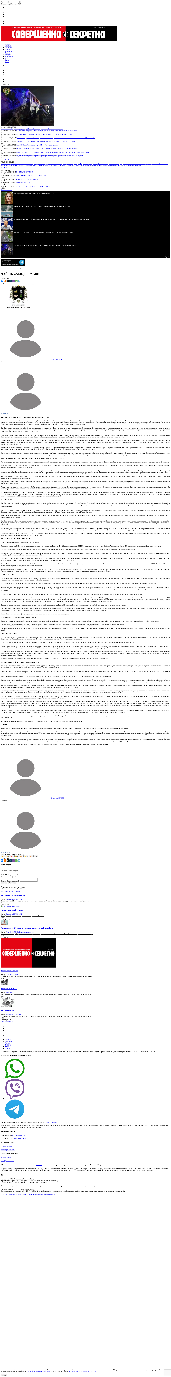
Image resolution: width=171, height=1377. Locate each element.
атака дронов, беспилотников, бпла (18, 164)
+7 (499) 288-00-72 (20, 1138)
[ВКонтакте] (2, 281)
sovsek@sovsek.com (18, 1135)
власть (105, 164)
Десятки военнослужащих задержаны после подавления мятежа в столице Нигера (44, 134)
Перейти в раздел (7, 1021)
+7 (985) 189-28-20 (50, 1122)
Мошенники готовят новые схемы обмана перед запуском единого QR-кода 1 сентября (45, 141)
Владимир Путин (86, 164)
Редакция (8, 1045)
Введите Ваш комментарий (10, 881)
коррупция (106, 165)
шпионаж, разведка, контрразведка (68, 164)
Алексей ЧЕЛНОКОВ (13, 1014)
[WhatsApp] (16, 281)
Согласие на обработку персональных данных (39, 1194)
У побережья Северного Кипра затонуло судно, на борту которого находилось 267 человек (46, 130)
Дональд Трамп (97, 164)
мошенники (98, 165)
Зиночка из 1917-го (9, 989)
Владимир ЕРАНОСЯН (14, 914)
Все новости (5, 159)
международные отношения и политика (53, 165)
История (7, 1048)
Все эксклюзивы (6, 190)
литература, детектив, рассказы (28, 165)
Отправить (12, 883)
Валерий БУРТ (11, 992)
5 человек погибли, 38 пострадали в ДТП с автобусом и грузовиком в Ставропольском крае (32, 129)
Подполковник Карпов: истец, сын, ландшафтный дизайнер (27, 928)
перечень (39, 1165)
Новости (8, 1039)
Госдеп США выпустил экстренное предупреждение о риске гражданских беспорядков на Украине (49, 156)
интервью (138, 165)
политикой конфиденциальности (39, 1371)
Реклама (7, 1043)
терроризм (14, 165)
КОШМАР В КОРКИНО (24, 172)
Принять (4, 1375)
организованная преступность (117, 164)
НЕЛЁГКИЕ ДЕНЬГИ (22, 183)
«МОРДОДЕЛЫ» (8, 1010)
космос (3, 164)
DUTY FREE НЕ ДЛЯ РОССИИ (27, 179)
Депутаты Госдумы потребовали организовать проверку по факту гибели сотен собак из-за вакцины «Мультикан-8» (55, 138)
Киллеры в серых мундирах (13, 895)
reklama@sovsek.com (8, 1150)
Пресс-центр (9, 1041)
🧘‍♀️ (35, 856)
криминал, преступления (85, 165)
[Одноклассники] (5, 281)
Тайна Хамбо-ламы (9, 971)
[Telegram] (19, 281)
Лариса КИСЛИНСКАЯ (14, 899)
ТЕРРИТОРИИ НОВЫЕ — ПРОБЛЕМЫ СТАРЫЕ (32, 186)
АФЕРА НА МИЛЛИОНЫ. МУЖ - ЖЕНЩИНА (31, 175)
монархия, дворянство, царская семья (43, 164)
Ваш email (4, 877)
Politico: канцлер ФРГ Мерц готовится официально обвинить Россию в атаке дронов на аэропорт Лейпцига (52, 152)
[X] (8, 281)
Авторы (7, 1046)
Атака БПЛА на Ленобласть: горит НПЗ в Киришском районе (37, 145)
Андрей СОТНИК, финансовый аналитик (20, 932)
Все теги (4, 167)
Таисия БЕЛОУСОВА (13, 974)
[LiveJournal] (10, 281)
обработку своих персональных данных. (82, 1371)
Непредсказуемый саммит (12, 910)
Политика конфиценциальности (12, 1194)
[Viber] (13, 281)
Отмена (4, 883)
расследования (72, 165)
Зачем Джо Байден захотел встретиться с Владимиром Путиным (22, 916)
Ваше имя (4, 875)
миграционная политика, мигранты (122, 165)
